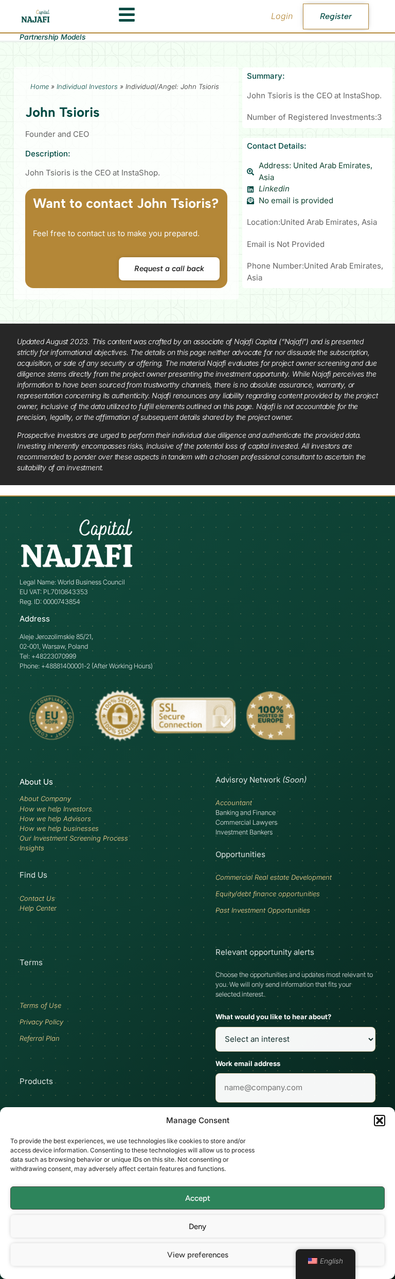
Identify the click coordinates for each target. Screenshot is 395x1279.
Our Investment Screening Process (74, 838)
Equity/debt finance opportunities (268, 894)
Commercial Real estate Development (274, 877)
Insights (32, 848)
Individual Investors (87, 86)
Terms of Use (40, 1005)
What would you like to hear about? (273, 1016)
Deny (197, 1226)
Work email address (248, 1063)
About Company (45, 798)
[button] (379, 1120)
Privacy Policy (41, 1022)
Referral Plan (40, 1038)
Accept (197, 1198)
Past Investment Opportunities (263, 910)
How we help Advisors (55, 818)
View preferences (197, 1254)
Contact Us (37, 898)
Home (39, 86)
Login (282, 16)
